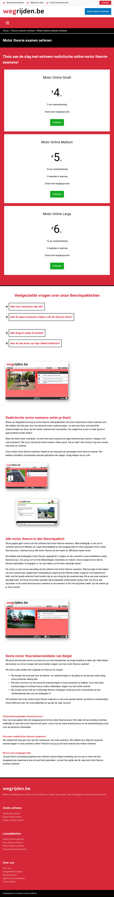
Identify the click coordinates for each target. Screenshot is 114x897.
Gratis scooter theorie (13, 820)
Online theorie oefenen (13, 839)
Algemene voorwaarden (14, 878)
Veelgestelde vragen (12, 871)
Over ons (7, 868)
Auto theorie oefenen (13, 842)
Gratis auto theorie (11, 813)
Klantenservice (10, 875)
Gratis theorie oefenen (98, 11)
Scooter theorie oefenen (14, 849)
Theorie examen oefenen (23, 30)
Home (6, 30)
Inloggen (105, 3)
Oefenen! (57, 122)
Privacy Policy (9, 881)
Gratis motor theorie (12, 817)
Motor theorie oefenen (13, 846)
